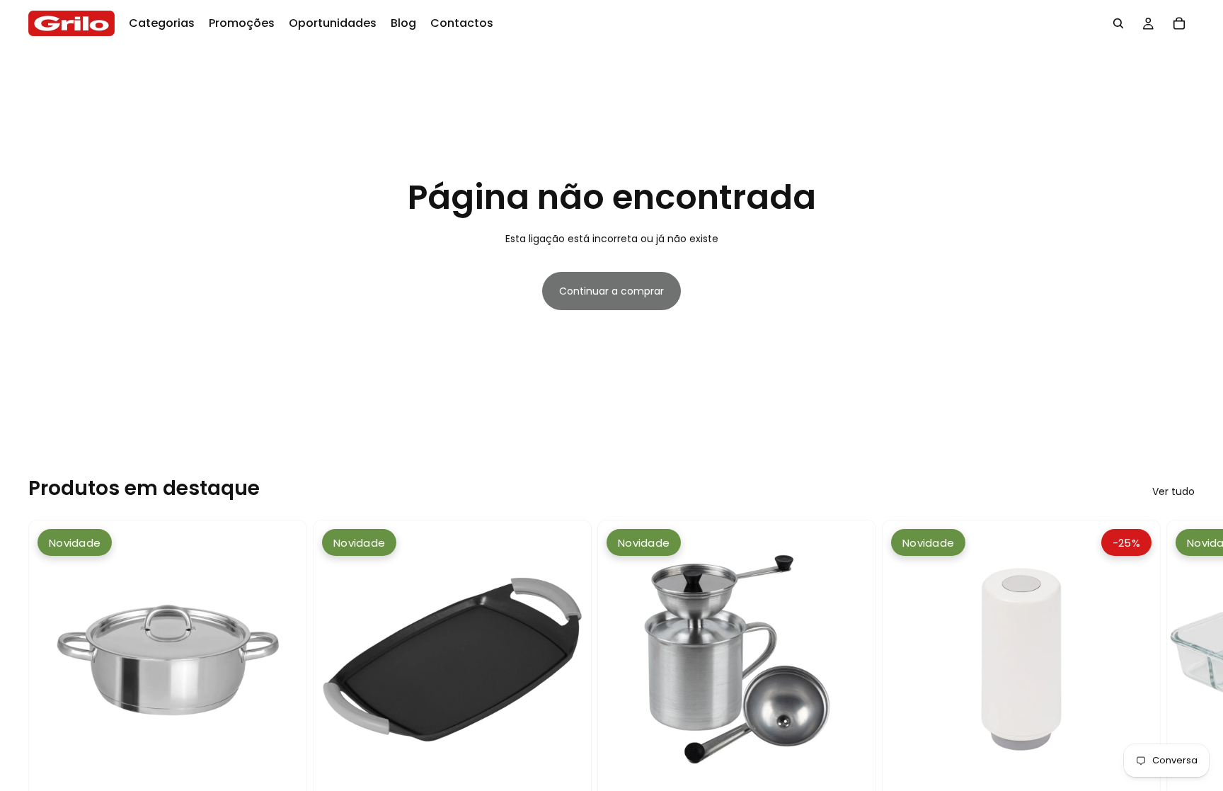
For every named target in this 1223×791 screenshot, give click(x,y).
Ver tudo (1173, 491)
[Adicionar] (284, 777)
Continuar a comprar (611, 291)
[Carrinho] (1179, 23)
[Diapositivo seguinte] (1179, 714)
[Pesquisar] (1118, 23)
